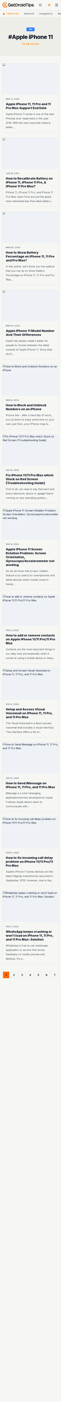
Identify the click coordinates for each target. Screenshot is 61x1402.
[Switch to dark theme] (49, 5)
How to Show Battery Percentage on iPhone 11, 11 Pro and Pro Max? (30, 256)
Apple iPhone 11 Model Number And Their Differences (30, 333)
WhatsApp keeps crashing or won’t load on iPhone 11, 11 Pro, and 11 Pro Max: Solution (29, 935)
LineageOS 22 (46, 14)
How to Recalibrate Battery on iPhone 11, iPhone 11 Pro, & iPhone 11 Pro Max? (29, 182)
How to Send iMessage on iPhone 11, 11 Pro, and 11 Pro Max (30, 785)
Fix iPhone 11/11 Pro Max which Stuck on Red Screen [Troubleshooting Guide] (29, 479)
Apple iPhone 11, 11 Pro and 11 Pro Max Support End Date (28, 106)
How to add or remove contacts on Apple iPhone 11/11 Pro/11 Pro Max (30, 639)
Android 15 (29, 14)
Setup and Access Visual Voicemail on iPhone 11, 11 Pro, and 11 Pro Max (29, 713)
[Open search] (40, 5)
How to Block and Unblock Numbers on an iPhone (26, 407)
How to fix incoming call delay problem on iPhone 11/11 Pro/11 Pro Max (29, 861)
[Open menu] (56, 5)
